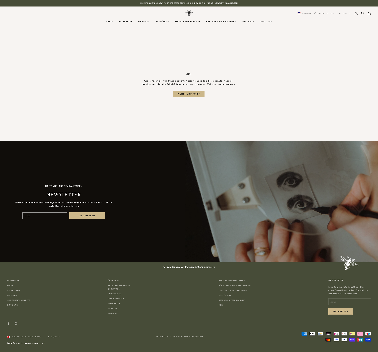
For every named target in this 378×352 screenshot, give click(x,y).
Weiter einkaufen (188, 94)
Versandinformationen (232, 280)
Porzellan (248, 21)
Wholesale (114, 304)
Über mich (113, 280)
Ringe (109, 21)
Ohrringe (144, 21)
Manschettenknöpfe (187, 21)
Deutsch (343, 13)
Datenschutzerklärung (232, 300)
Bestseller (13, 280)
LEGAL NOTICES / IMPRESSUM (233, 290)
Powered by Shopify (192, 337)
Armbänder (162, 21)
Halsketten (125, 21)
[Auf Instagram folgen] (16, 323)
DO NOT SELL (225, 295)
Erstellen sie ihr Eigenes (221, 21)
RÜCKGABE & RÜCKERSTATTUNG (235, 285)
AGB (221, 305)
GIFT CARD (266, 21)
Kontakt (112, 313)
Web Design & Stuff (34, 343)
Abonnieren (87, 216)
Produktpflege (116, 299)
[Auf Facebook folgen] (8, 323)
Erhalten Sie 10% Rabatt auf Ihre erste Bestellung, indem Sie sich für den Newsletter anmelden (189, 3)
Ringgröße (114, 294)
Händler (112, 308)
